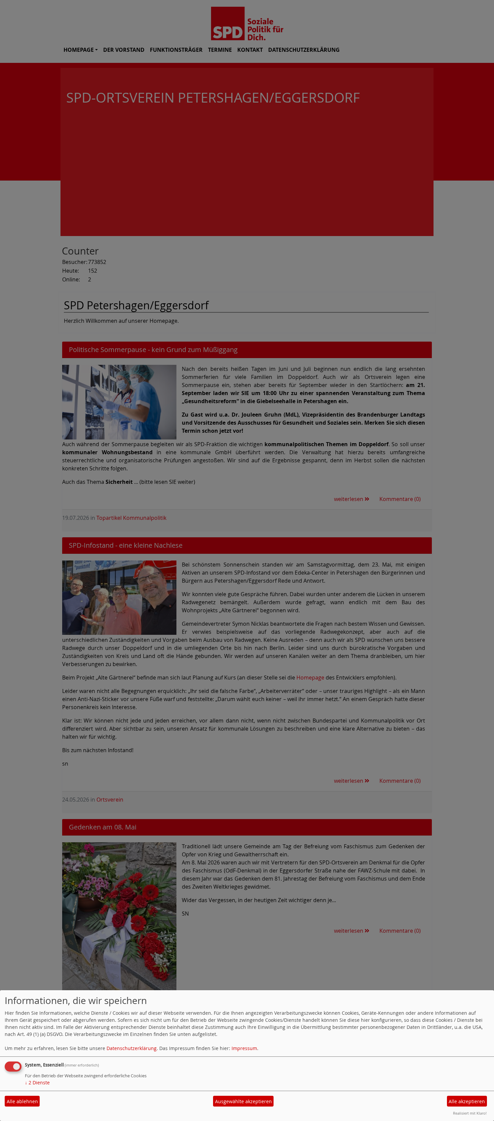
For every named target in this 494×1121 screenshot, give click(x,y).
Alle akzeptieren (467, 1101)
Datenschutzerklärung (132, 1048)
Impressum (244, 1048)
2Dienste (37, 1082)
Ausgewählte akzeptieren (243, 1101)
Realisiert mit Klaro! (470, 1113)
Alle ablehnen (22, 1101)
